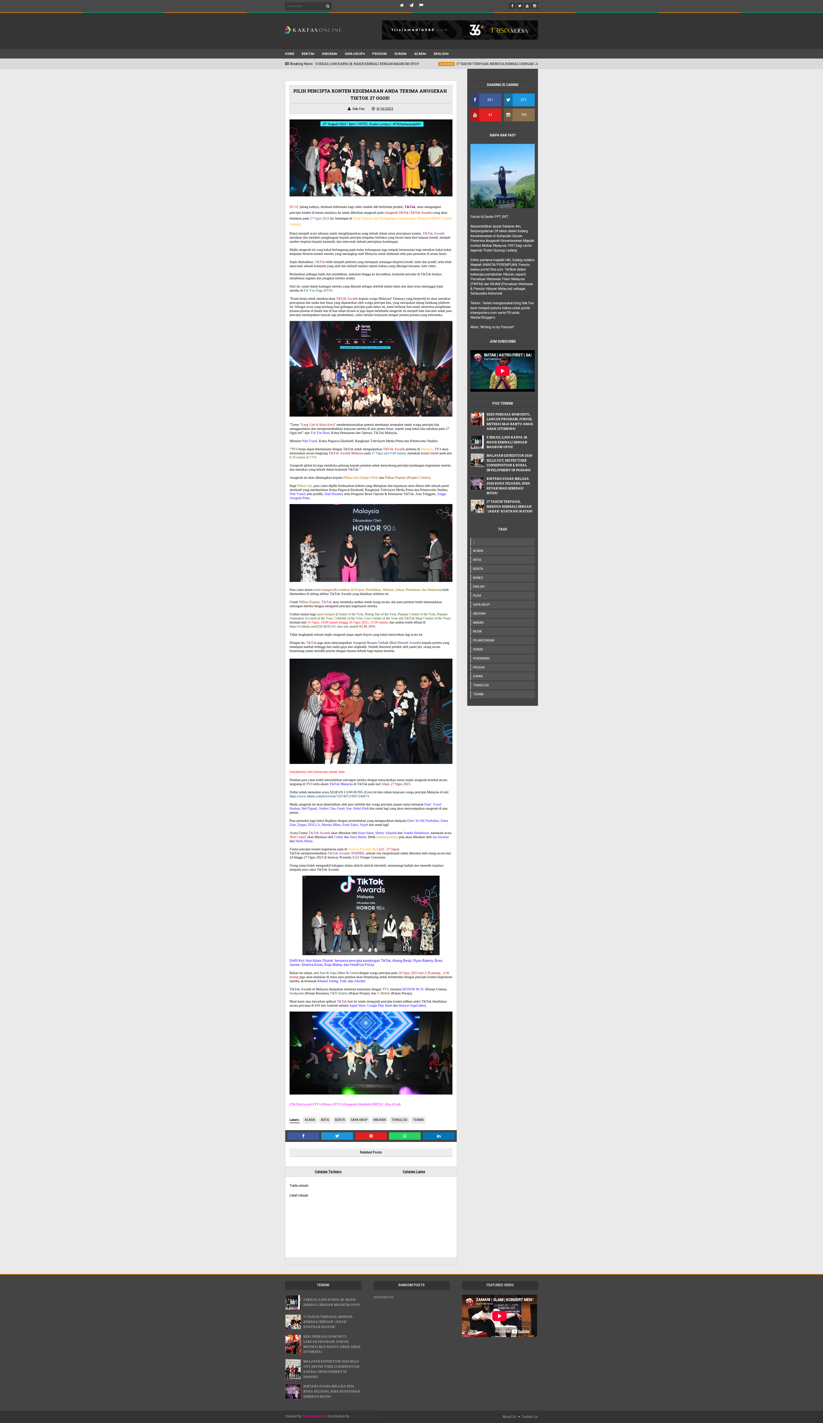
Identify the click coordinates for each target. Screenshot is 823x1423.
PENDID (478, 649)
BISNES (478, 578)
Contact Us (530, 1417)
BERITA (307, 54)
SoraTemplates (313, 1416)
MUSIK (477, 631)
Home (289, 54)
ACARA (419, 54)
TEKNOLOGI (399, 1120)
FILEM (477, 595)
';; (474, 542)
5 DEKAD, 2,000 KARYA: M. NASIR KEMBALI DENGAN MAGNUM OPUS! (507, 442)
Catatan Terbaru (328, 1172)
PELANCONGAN (483, 640)
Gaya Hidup (354, 54)
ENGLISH (440, 54)
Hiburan (329, 54)
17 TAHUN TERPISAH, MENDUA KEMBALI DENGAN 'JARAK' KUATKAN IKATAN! (510, 506)
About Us (509, 1417)
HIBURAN (379, 1120)
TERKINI (418, 1120)
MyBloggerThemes (364, 1416)
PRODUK (378, 54)
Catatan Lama (414, 1172)
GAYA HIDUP (359, 1120)
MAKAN (478, 622)
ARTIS (325, 1120)
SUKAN (400, 54)
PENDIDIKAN (481, 658)
